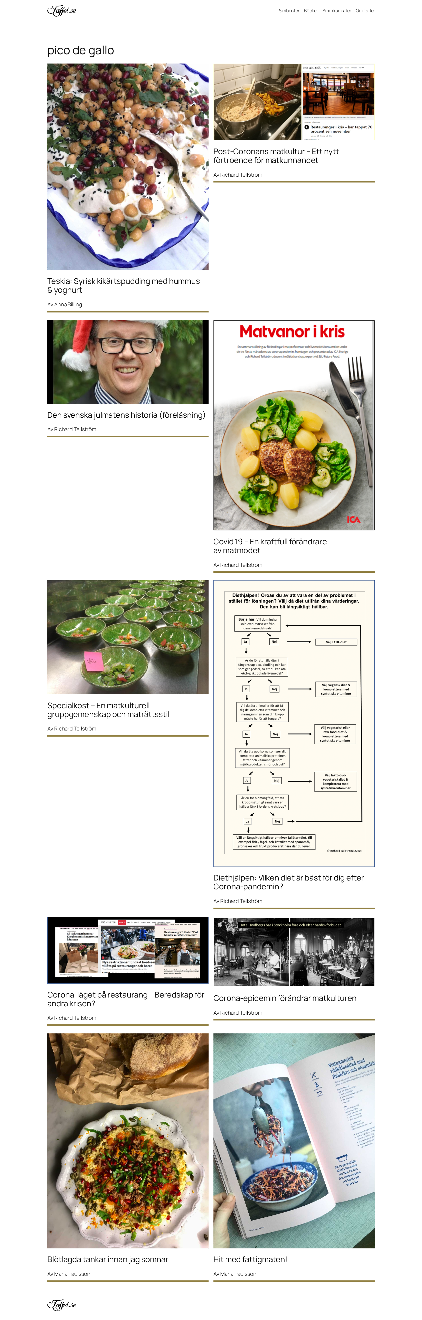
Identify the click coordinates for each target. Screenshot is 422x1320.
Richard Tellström (241, 174)
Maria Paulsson (72, 1273)
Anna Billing (68, 304)
